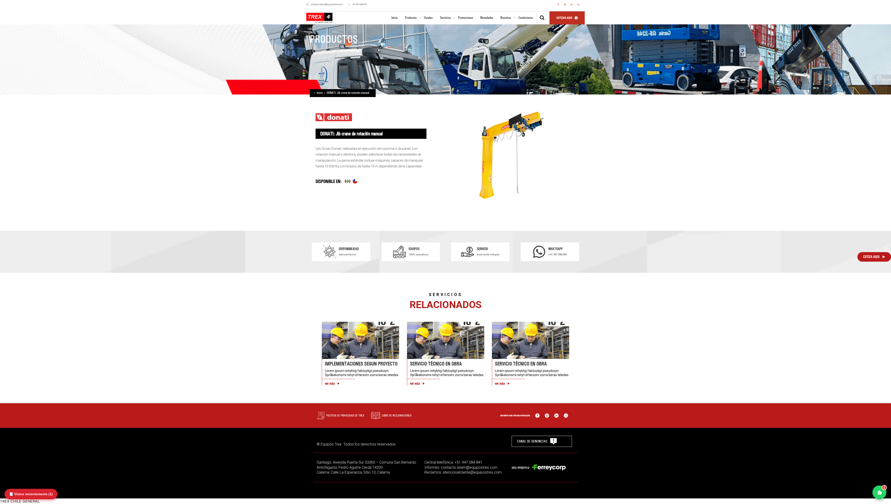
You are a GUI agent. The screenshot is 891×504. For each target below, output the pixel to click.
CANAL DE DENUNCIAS (532, 441)
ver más (330, 383)
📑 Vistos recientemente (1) (31, 494)
